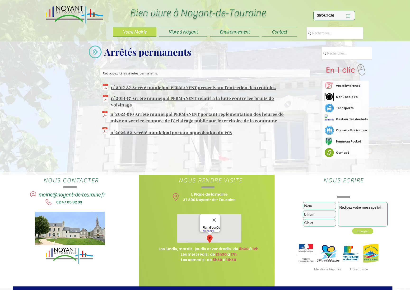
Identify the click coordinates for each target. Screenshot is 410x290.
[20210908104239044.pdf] (105, 88)
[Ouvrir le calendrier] (348, 16)
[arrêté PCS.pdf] (104, 131)
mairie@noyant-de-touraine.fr (71, 195)
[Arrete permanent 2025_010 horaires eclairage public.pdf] (104, 115)
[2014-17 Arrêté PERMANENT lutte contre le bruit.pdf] (105, 99)
